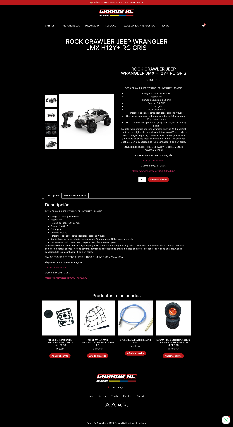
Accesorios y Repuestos (139, 26)
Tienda (164, 26)
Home (91, 396)
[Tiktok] (125, 404)
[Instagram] (107, 404)
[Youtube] (119, 404)
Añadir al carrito (158, 179)
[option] (51, 101)
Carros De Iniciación (153, 160)
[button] (226, 420)
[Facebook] (113, 404)
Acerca (102, 396)
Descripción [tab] (53, 195)
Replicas (110, 26)
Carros (50, 26)
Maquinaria (92, 26)
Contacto (140, 396)
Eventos (127, 396)
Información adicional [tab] (75, 195)
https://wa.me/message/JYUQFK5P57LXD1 (153, 171)
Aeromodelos (71, 26)
